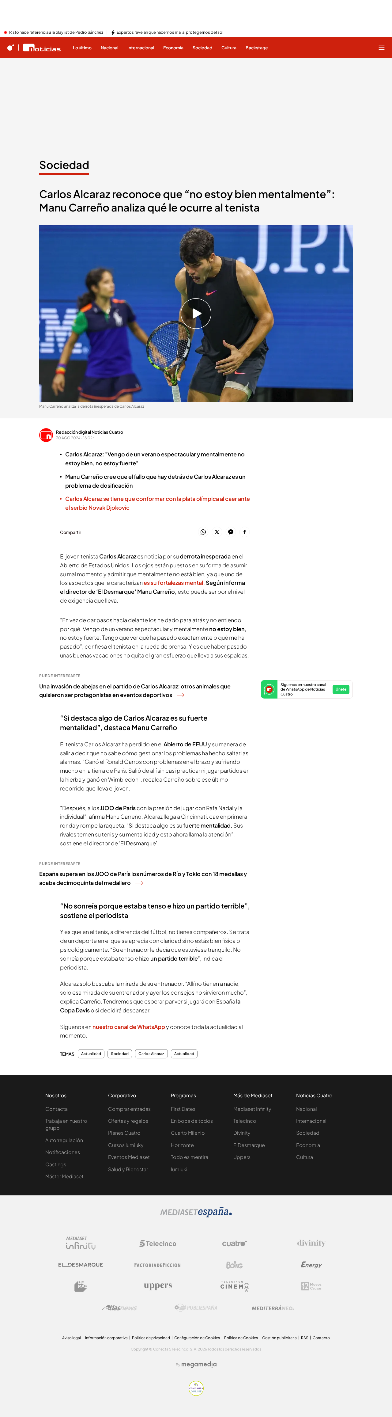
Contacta (56, 1109)
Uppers (242, 1157)
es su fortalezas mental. (174, 582)
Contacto (321, 1337)
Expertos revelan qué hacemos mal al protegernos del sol (170, 32)
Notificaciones (62, 1152)
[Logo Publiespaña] (196, 1308)
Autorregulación (64, 1140)
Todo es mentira (189, 1157)
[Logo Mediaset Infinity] (81, 1243)
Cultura (304, 1157)
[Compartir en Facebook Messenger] (230, 532)
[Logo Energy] (311, 1265)
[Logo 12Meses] (311, 1286)
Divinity (242, 1132)
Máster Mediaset (64, 1176)
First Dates (183, 1109)
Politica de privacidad (151, 1337)
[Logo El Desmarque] (80, 1265)
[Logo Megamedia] (199, 1364)
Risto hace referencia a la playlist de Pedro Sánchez (56, 32)
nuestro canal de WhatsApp (128, 1026)
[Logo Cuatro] (234, 1243)
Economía (308, 1145)
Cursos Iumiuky (126, 1145)
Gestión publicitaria (279, 1337)
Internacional (311, 1121)
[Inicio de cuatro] (10, 47)
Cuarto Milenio (188, 1132)
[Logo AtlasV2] (119, 1308)
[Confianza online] (196, 1394)
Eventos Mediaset (129, 1157)
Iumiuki (179, 1169)
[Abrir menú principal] (382, 47)
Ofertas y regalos (128, 1121)
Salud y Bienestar (128, 1169)
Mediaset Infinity (252, 1109)
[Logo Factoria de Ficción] (157, 1265)
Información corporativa (106, 1337)
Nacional (306, 1109)
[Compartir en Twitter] (217, 532)
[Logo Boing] (234, 1265)
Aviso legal (71, 1337)
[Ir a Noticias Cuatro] (42, 47)
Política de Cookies (241, 1337)
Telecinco (244, 1121)
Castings (55, 1164)
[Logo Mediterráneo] (272, 1307)
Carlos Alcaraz (151, 1054)
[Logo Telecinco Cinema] (235, 1286)
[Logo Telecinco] (157, 1243)
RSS (304, 1337)
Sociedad (64, 164)
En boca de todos (192, 1121)
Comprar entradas (129, 1109)
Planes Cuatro (124, 1132)
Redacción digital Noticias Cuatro (89, 432)
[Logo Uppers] (157, 1286)
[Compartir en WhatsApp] (203, 532)
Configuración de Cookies (197, 1337)
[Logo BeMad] (80, 1286)
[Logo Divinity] (311, 1243)
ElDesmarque (249, 1145)
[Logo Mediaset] (196, 1215)
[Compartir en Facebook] (244, 532)
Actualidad (91, 1054)
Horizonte (182, 1145)
